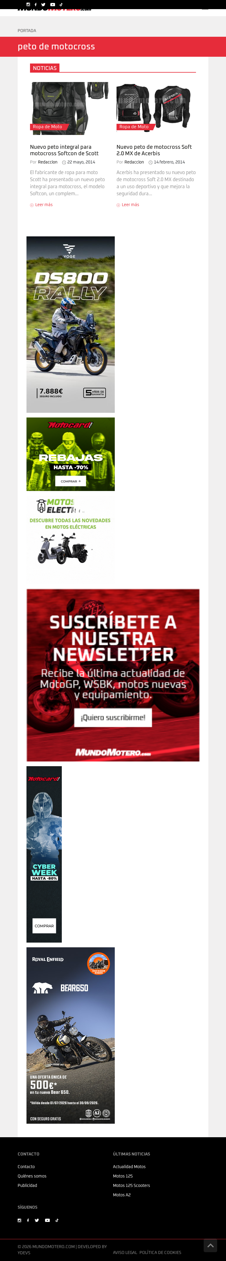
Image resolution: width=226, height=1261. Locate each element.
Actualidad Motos (129, 1167)
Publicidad (27, 1186)
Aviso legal (125, 1253)
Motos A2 (122, 1195)
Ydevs (24, 1253)
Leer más (44, 205)
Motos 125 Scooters (131, 1186)
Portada (27, 31)
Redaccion (43, 162)
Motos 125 (123, 1176)
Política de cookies (160, 1253)
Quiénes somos (32, 1176)
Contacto (26, 1167)
